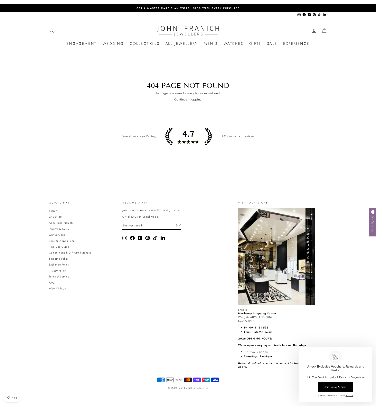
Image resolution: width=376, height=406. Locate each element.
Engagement (82, 43)
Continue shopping (188, 99)
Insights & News (59, 229)
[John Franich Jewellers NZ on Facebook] (132, 238)
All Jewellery (181, 43)
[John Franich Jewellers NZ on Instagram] (124, 238)
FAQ (51, 283)
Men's (211, 43)
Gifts (255, 43)
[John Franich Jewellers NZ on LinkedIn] (163, 238)
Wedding (113, 43)
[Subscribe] (178, 225)
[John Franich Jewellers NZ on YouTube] (140, 238)
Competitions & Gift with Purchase (70, 253)
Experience (296, 43)
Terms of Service (59, 276)
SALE (272, 43)
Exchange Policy (59, 264)
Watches (233, 43)
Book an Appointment (62, 241)
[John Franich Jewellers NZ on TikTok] (155, 238)
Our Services (57, 235)
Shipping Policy (59, 259)
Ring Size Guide (59, 247)
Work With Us (57, 288)
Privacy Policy (57, 271)
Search (53, 211)
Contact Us (55, 217)
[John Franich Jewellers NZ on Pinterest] (147, 238)
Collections (145, 43)
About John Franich (61, 223)
